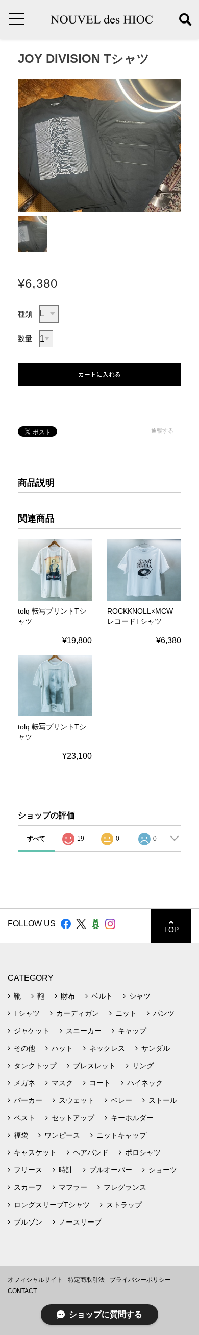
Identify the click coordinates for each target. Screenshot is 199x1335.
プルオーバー (110, 1170)
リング (143, 1065)
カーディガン (77, 1013)
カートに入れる (99, 374)
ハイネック (145, 1083)
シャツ (140, 996)
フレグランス (125, 1187)
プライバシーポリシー (140, 1279)
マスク (62, 1083)
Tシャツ (27, 1013)
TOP (171, 929)
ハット (62, 1048)
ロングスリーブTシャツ (52, 1205)
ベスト (24, 1118)
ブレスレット (94, 1065)
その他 (24, 1048)
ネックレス (107, 1048)
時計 (66, 1170)
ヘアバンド (91, 1152)
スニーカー (84, 1031)
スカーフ (28, 1187)
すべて (36, 838)
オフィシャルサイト (35, 1279)
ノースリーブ (80, 1222)
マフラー (73, 1187)
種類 (25, 314)
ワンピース (62, 1135)
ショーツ (162, 1170)
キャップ (132, 1031)
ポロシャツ (143, 1152)
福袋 (21, 1135)
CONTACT (22, 1291)
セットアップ (73, 1118)
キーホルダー (132, 1118)
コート (100, 1083)
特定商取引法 (86, 1279)
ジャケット (31, 1031)
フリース (28, 1170)
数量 (25, 338)
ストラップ (124, 1205)
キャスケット (35, 1152)
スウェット (76, 1100)
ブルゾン (28, 1222)
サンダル (155, 1048)
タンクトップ (35, 1065)
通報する (162, 430)
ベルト (102, 996)
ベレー (121, 1100)
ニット (126, 1013)
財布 (68, 996)
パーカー (28, 1100)
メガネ (24, 1083)
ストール (162, 1100)
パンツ (164, 1013)
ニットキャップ (121, 1135)
